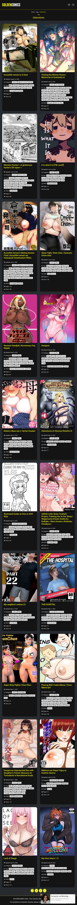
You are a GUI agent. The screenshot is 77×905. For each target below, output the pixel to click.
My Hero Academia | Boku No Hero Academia (54, 868)
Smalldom (48, 99)
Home (32, 12)
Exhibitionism (11, 270)
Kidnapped (49, 178)
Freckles (63, 617)
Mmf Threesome (46, 619)
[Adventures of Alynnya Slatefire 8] (57, 404)
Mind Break (26, 275)
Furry (32, 180)
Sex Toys (18, 278)
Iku (48, 274)
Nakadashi (12, 87)
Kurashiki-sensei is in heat (16, 75)
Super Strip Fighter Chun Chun (17, 685)
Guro (43, 178)
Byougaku (50, 103)
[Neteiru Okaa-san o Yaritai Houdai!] (19, 404)
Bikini (51, 358)
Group (11, 183)
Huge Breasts (8, 185)
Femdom (49, 92)
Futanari (6, 183)
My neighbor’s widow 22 (15, 604)
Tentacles (68, 441)
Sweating (10, 365)
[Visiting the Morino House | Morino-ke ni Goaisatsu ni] (57, 48)
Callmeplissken (52, 444)
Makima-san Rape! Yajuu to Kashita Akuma (53, 771)
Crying (69, 175)
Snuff (62, 180)
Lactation (15, 185)
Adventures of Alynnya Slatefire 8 (56, 431)
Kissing (55, 178)
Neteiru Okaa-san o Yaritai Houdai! (19, 431)
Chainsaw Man (54, 780)
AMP (11, 796)
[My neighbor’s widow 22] (19, 577)
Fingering (23, 270)
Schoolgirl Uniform (9, 793)
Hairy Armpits (22, 183)
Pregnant (6, 531)
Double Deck (13, 190)
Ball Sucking (55, 88)
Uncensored (57, 539)
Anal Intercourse (60, 356)
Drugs (43, 92)
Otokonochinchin (52, 183)
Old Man (50, 705)
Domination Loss (27, 361)
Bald (10, 869)
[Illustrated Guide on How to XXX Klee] (19, 487)
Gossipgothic (13, 91)
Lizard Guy (49, 360)
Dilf (21, 85)
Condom (51, 90)
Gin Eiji (49, 789)
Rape (18, 87)
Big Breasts (16, 268)
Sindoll (28, 369)
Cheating (25, 358)
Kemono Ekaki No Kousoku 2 (17, 369)
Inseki (64, 268)
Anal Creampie (55, 175)
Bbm (10, 85)
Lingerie (58, 95)
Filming (26, 85)
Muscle (56, 97)
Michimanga (13, 535)
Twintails (50, 539)
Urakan (50, 708)
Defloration (66, 90)
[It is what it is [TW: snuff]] (57, 138)
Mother (20, 446)
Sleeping (23, 87)
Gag (64, 92)
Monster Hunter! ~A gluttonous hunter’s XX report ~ (18, 166)
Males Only (61, 178)
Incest (6, 446)
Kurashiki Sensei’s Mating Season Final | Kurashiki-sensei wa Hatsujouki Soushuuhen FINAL (19, 255)
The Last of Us (59, 612)
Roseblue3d (13, 623)
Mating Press (45, 180)
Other (57, 172)
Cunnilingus (58, 90)
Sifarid (12, 879)
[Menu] (69, 4)
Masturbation (13, 275)
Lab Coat (30, 273)
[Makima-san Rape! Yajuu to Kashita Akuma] (57, 743)
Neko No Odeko (58, 103)
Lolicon (64, 95)
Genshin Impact (22, 523)
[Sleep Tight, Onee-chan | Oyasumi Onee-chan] (57, 226)
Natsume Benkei (14, 451)
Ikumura (53, 274)
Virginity (70, 270)
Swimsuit (24, 619)
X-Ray (61, 99)
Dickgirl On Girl (25, 180)
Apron (11, 441)
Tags (37, 12)
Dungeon (45, 345)
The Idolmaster (59, 84)
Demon (56, 441)
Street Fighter (21, 692)
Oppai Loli (31, 529)
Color (19, 444)
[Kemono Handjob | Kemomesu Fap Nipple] (19, 318)
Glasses (31, 85)
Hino (56, 542)
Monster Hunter (22, 175)
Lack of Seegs (10, 858)
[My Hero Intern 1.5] (57, 831)
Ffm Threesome (57, 92)
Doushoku (50, 542)
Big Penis (24, 178)
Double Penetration (54, 617)
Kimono (6, 87)
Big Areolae (18, 178)
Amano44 (50, 874)
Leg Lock (21, 185)
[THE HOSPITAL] (57, 577)
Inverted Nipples (23, 363)
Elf (31, 527)
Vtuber (6, 876)
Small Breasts (66, 619)
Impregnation (45, 95)
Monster (62, 441)
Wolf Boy (17, 365)
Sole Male (55, 99)
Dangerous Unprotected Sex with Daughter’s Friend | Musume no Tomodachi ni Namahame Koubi (18, 773)
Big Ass (16, 441)
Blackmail (57, 698)
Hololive (20, 865)
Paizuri (19, 790)
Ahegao (49, 88)
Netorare (44, 705)
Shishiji (20, 91)
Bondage (68, 88)
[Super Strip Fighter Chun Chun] (19, 658)
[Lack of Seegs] (19, 831)
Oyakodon (69, 97)
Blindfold (63, 698)
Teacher (29, 87)
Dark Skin (26, 871)
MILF (20, 275)
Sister (59, 270)
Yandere (66, 99)
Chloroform (16, 85)
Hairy (67, 92)
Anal (48, 175)
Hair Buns (29, 444)
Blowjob (62, 88)
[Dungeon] (57, 318)
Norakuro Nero (18, 796)
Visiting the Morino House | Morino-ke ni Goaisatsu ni (53, 76)
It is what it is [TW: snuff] (52, 165)
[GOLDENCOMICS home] (11, 5)
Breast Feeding (8, 180)
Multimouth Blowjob (47, 97)
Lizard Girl (28, 185)
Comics (14, 82)
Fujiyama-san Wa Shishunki (25, 82)
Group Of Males (62, 700)
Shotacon (14, 187)
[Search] (73, 4)
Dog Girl (20, 361)
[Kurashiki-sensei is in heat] (19, 48)
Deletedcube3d (52, 623)
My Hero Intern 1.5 (50, 858)
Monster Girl (7, 187)
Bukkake (6, 617)
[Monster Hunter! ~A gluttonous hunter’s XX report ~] (19, 138)
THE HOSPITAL (48, 604)
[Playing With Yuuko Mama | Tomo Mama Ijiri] (57, 658)
